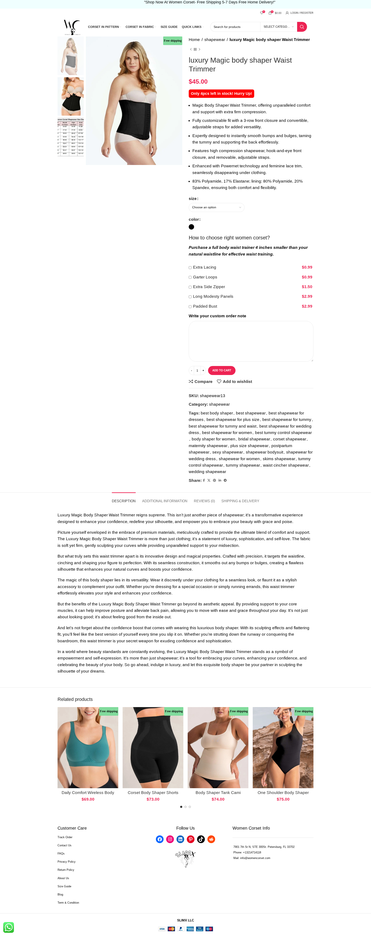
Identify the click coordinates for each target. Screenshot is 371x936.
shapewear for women (239, 459)
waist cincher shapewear (286, 465)
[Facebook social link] (204, 480)
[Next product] (199, 49)
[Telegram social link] (225, 480)
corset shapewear (289, 439)
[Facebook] (160, 839)
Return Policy (66, 869)
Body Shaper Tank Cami (218, 792)
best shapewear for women (227, 432)
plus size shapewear (249, 445)
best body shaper (217, 413)
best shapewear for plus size (233, 419)
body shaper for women (213, 439)
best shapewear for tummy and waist (222, 426)
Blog (60, 894)
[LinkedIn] (180, 839)
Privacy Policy (67, 861)
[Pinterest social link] (214, 480)
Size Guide (64, 886)
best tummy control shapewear (283, 432)
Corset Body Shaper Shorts (153, 792)
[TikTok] (201, 839)
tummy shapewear (243, 465)
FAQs (61, 853)
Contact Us (64, 845)
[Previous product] (191, 49)
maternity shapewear (208, 445)
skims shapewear (279, 459)
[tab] (124, 498)
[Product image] (88, 747)
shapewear (214, 39)
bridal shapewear (254, 439)
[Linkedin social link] (219, 480)
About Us (63, 878)
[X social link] (209, 480)
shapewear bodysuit (264, 452)
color (194, 219)
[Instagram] (170, 839)
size (193, 198)
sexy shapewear (227, 452)
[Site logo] (72, 26)
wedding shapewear (207, 471)
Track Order (65, 837)
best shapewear (251, 413)
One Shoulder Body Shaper (283, 792)
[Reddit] (211, 839)
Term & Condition (68, 902)
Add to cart (221, 370)
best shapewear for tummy (286, 419)
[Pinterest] (191, 839)
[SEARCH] (302, 27)
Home (194, 39)
